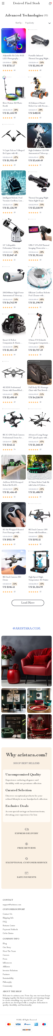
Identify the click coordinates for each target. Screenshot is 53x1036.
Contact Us (7, 914)
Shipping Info (8, 918)
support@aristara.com (12, 905)
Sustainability (8, 978)
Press (5, 959)
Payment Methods (10, 930)
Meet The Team (9, 951)
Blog (5, 944)
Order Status (8, 933)
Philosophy (7, 982)
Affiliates (6, 967)
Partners (6, 975)
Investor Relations (10, 971)
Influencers (7, 963)
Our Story (7, 948)
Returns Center (9, 926)
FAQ (5, 922)
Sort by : (19, 23)
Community (7, 986)
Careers (6, 955)
